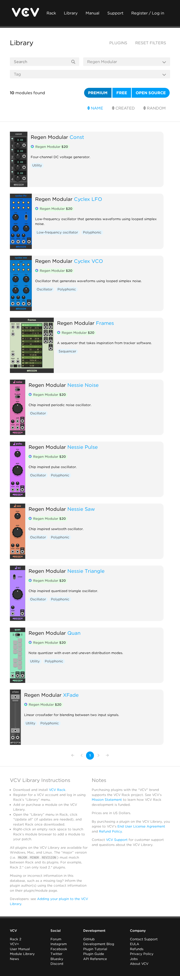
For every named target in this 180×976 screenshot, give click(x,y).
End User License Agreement (141, 826)
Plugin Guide (93, 954)
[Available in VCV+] (32, 147)
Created (124, 108)
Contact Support (144, 939)
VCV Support (117, 840)
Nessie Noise (83, 385)
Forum (55, 939)
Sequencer (67, 351)
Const (77, 137)
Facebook (58, 949)
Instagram (58, 944)
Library (71, 13)
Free (121, 92)
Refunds (136, 949)
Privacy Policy (141, 954)
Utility (37, 165)
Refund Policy (110, 831)
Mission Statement (107, 800)
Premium (98, 92)
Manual (92, 13)
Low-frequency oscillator (57, 232)
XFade (71, 695)
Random (156, 108)
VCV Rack (57, 790)
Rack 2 (15, 939)
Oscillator (44, 289)
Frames (105, 323)
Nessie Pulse (82, 447)
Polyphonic (92, 232)
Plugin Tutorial (95, 949)
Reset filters (150, 43)
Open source (151, 92)
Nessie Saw (81, 509)
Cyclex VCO (88, 261)
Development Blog (98, 944)
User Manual (20, 949)
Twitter (56, 954)
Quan (74, 633)
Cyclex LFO (88, 199)
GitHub (89, 939)
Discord (56, 964)
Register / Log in (147, 13)
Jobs (134, 959)
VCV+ (14, 944)
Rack (51, 13)
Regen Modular (49, 137)
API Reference (95, 959)
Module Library (22, 954)
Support (115, 13)
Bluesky (56, 959)
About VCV (139, 964)
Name (96, 108)
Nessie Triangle (85, 571)
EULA (134, 944)
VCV (13, 931)
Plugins (118, 43)
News (14, 959)
